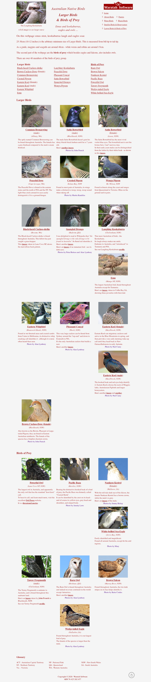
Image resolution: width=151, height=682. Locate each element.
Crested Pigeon (24, 78)
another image (67, 147)
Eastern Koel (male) (113, 375)
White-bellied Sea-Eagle (102, 92)
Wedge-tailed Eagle (100, 89)
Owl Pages (30, 500)
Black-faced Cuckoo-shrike (29, 67)
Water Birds (108, 20)
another (118, 392)
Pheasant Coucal (61, 74)
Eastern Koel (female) (113, 326)
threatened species (30, 503)
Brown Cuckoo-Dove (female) (36, 424)
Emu (19, 92)
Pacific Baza (96, 78)
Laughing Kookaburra (64, 67)
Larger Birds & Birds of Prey (115, 28)
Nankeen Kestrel (98, 74)
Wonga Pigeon (61, 85)
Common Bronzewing (27, 74)
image (102, 152)
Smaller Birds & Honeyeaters (115, 24)
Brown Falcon (97, 71)
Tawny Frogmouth (99, 85)
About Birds (109, 17)
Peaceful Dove (60, 71)
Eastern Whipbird (25, 89)
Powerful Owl (97, 82)
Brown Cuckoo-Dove (27, 71)
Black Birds (123, 20)
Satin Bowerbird (61, 78)
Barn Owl (95, 67)
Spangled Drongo (62, 82)
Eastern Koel (23, 82)
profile (122, 249)
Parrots (121, 17)
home (106, 13)
